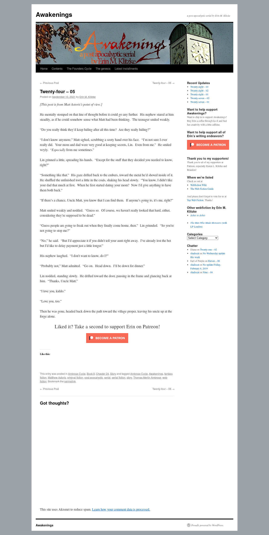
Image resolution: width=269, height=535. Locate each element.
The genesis (103, 68)
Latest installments (126, 68)
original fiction (75, 377)
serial (107, 377)
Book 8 (91, 373)
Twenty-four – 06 (163, 83)
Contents (57, 68)
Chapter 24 (102, 373)
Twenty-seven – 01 (199, 101)
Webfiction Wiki (198, 185)
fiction (43, 377)
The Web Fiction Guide (202, 188)
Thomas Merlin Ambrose (147, 377)
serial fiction (118, 377)
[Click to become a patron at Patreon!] (107, 344)
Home (43, 68)
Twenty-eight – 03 (199, 86)
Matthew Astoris (57, 377)
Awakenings (54, 14)
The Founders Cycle (79, 68)
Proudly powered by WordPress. (207, 525)
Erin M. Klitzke (87, 96)
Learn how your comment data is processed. (121, 509)
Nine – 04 (208, 272)
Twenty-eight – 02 (199, 90)
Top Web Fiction (195, 200)
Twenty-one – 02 (208, 249)
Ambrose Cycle (77, 373)
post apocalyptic (93, 377)
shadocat (194, 253)
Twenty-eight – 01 (199, 94)
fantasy (168, 373)
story (129, 377)
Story (113, 373)
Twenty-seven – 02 (199, 98)
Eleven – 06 (214, 260)
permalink (70, 381)
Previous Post (49, 83)
